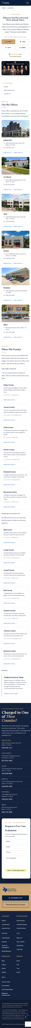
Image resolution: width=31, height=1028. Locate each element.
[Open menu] (28, 3)
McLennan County (10, 492)
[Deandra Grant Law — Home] (5, 2)
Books (4, 968)
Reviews (4, 941)
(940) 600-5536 (10, 258)
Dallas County (9, 385)
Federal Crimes (21, 928)
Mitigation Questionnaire (6, 994)
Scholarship (20, 945)
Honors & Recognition (5, 946)
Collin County (8, 427)
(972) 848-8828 (10, 221)
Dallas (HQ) (8, 140)
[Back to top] (25, 1017)
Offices (6, 86)
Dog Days (20, 949)
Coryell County (9, 570)
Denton (6, 251)
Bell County (8, 530)
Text (9, 47)
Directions (17, 152)
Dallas (14, 395)
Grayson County (9, 611)
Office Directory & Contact (15, 904)
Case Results (6, 938)
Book (9, 41)
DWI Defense (21, 920)
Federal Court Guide (10, 693)
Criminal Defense (22, 924)
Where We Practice (9, 90)
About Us (19, 938)
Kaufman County (10, 651)
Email (24, 47)
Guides (4, 972)
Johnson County (10, 631)
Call (24, 41)
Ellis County (8, 590)
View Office (7, 152)
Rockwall (7, 288)
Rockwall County (10, 472)
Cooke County (9, 550)
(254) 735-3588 (10, 332)
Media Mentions (6, 951)
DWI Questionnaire (7, 989)
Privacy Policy (6, 982)
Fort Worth (7, 177)
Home (4, 8)
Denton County (9, 450)
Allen (5, 214)
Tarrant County (9, 407)
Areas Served (6, 928)
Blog (3, 961)
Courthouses (5, 924)
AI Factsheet (5, 985)
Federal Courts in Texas (14, 677)
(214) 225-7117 (10, 147)
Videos (4, 964)
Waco (6, 325)
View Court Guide (9, 400)
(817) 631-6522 (10, 184)
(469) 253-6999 (10, 295)
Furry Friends (20, 941)
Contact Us (7, 93)
